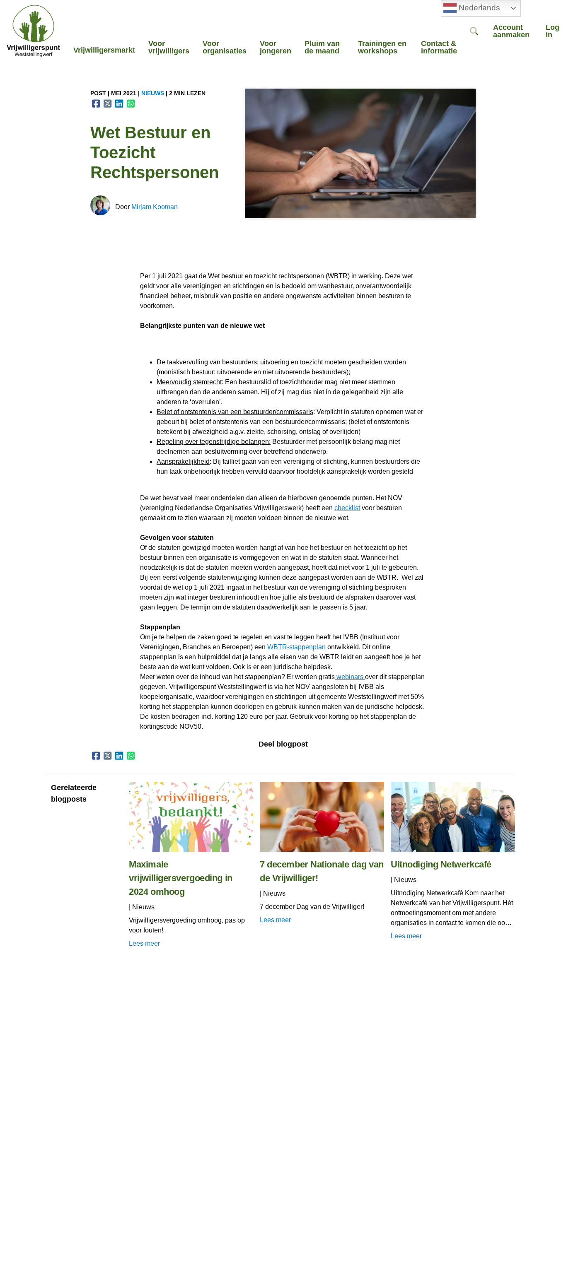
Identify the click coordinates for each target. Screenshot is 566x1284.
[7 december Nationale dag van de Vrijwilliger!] (322, 849)
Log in (552, 31)
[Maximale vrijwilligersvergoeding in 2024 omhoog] (191, 849)
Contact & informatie (439, 47)
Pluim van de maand (322, 47)
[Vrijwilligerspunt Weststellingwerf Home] (33, 31)
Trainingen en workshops (382, 47)
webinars (350, 676)
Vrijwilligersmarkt (104, 50)
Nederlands (478, 7)
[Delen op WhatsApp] (131, 103)
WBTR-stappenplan (296, 646)
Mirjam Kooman (154, 206)
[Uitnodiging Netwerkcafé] (453, 849)
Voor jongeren (275, 47)
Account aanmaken (511, 31)
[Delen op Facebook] (96, 103)
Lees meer (144, 943)
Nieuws (152, 93)
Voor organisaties (225, 47)
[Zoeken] (474, 31)
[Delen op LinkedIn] (119, 103)
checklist (347, 507)
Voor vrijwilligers (168, 47)
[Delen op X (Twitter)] (108, 103)
